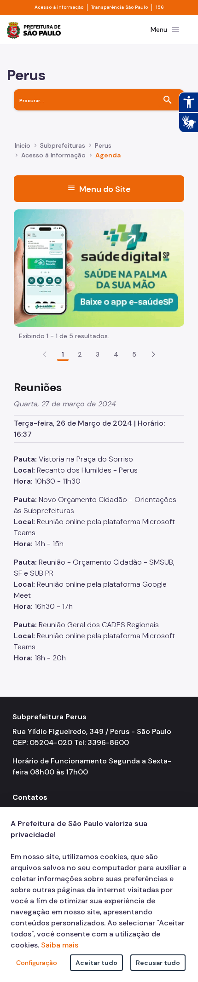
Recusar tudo (158, 963)
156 (160, 7)
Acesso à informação (59, 7)
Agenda (108, 155)
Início (22, 145)
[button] (153, 354)
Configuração (36, 963)
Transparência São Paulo (119, 7)
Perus (103, 145)
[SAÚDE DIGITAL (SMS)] (99, 267)
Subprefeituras (62, 145)
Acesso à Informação (53, 155)
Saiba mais (59, 945)
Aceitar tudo (96, 963)
